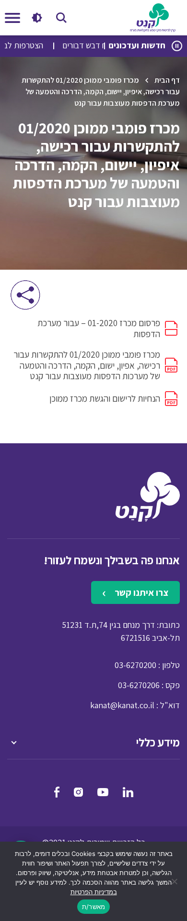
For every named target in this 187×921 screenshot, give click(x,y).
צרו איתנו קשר (140, 592)
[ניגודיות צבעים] (36, 17)
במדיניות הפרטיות (93, 892)
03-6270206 (139, 685)
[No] (175, 881)
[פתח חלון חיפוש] (61, 17)
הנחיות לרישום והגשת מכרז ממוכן (104, 398)
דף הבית (167, 80)
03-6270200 (135, 664)
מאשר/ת (93, 906)
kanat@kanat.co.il (122, 705)
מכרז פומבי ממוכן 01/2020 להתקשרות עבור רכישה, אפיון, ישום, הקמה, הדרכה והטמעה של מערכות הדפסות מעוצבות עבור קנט (86, 365)
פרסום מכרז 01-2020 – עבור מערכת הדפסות (98, 329)
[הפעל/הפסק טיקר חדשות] (177, 46)
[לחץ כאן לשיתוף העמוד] (25, 295)
